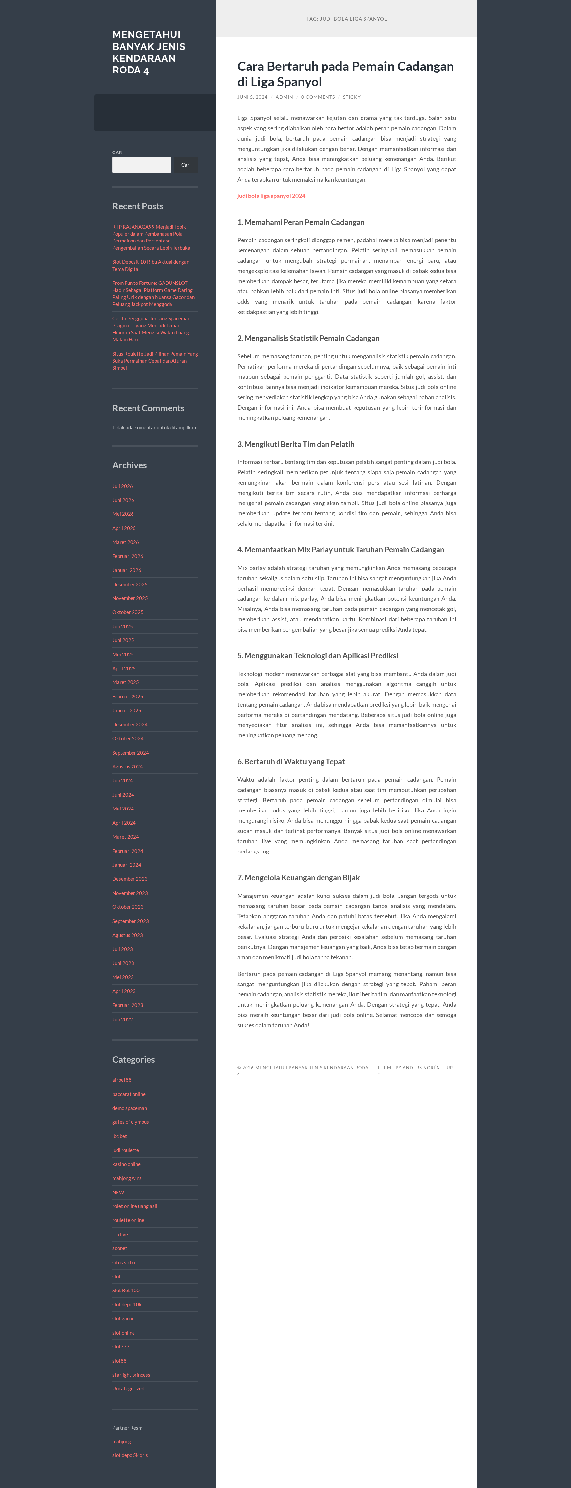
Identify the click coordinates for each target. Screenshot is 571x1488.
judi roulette (125, 1150)
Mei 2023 (123, 977)
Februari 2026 (127, 556)
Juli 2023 (122, 949)
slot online (123, 1332)
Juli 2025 (122, 626)
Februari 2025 (127, 696)
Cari (118, 152)
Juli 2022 (122, 1019)
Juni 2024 (123, 795)
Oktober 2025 (128, 612)
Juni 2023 (123, 963)
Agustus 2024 (127, 766)
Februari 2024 (127, 851)
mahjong (121, 1441)
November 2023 (130, 893)
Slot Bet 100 (126, 1290)
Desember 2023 (130, 879)
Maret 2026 (125, 542)
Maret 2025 (125, 682)
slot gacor (123, 1318)
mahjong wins (127, 1178)
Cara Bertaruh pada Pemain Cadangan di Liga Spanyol (345, 73)
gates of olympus (130, 1122)
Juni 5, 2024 (252, 97)
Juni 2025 (123, 640)
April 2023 (124, 991)
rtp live (120, 1234)
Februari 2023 (127, 1005)
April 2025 (124, 668)
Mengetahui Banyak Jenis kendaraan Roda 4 (149, 52)
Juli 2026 (122, 486)
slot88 (119, 1361)
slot (116, 1276)
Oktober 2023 (128, 907)
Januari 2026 (126, 570)
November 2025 (130, 598)
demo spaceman (129, 1108)
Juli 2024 (122, 780)
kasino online (126, 1164)
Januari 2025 (126, 710)
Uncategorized (128, 1388)
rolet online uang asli (134, 1206)
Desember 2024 (130, 724)
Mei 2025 (123, 654)
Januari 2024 (126, 865)
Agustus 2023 (127, 935)
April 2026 (124, 528)
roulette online (128, 1220)
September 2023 (130, 921)
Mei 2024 (123, 808)
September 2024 (130, 753)
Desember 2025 (130, 584)
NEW (118, 1192)
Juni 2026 (123, 500)
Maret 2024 (125, 837)
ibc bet (119, 1136)
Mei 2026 (123, 514)
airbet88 (122, 1080)
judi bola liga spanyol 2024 (271, 195)
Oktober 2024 (128, 738)
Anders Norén (421, 1067)
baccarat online (129, 1094)
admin (284, 97)
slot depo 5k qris (130, 1455)
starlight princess (131, 1375)
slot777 (121, 1346)
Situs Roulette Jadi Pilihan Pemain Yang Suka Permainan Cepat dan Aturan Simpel (155, 361)
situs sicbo (123, 1262)
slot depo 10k (127, 1304)
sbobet (119, 1248)
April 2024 (124, 823)
